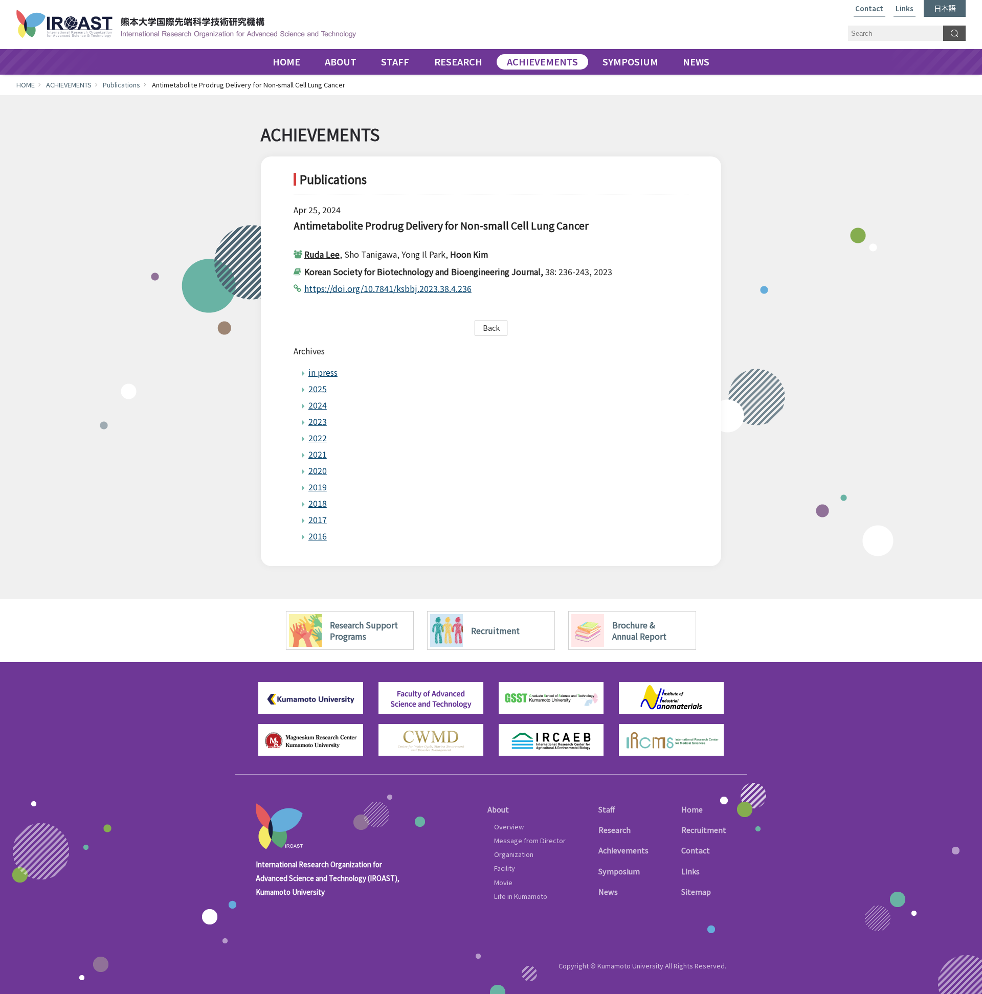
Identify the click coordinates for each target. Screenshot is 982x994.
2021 (317, 454)
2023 (317, 421)
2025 (317, 388)
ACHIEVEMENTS (542, 62)
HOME (286, 62)
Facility (504, 868)
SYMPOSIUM (630, 62)
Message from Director (530, 840)
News (608, 891)
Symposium (619, 871)
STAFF (395, 62)
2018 (317, 503)
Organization (513, 854)
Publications (121, 84)
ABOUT (340, 62)
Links (904, 9)
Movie (503, 882)
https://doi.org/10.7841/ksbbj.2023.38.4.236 (388, 288)
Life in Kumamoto (520, 896)
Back (491, 327)
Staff (606, 809)
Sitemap (696, 891)
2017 (317, 519)
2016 (317, 536)
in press (323, 372)
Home (692, 809)
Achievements (623, 850)
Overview (509, 826)
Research (614, 829)
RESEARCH (458, 62)
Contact (869, 9)
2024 (317, 405)
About (498, 809)
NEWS (696, 62)
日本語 (944, 8)
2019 (317, 487)
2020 (317, 470)
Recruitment (703, 829)
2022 (317, 438)
